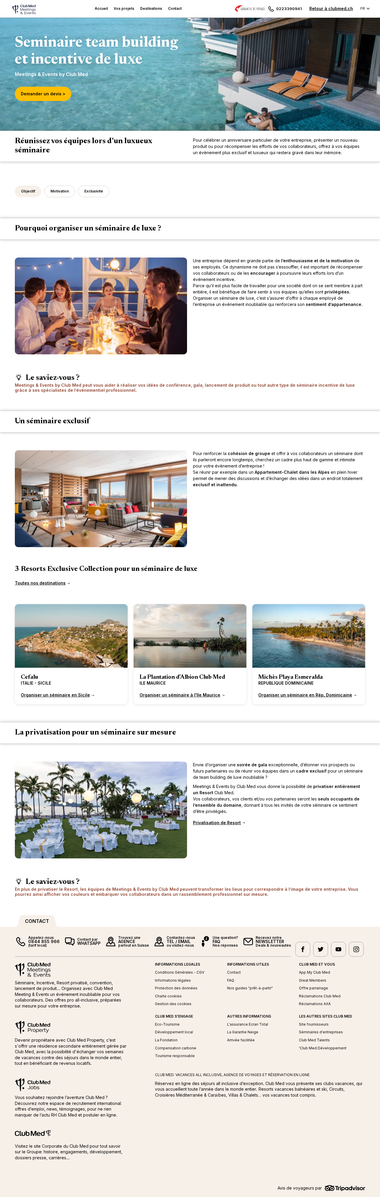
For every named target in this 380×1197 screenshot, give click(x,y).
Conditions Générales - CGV (179, 972)
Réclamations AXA (315, 1004)
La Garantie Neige (242, 1032)
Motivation (59, 191)
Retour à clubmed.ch (331, 8)
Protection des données (176, 988)
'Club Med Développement (322, 1048)
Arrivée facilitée (241, 1040)
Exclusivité (93, 191)
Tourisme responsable (175, 1056)
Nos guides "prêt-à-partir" (250, 988)
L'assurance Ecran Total (247, 1024)
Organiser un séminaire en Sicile (55, 695)
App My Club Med (314, 972)
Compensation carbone (175, 1048)
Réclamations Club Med (320, 996)
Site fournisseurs (314, 1024)
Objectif (28, 191)
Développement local (174, 1032)
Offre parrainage (313, 988)
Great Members (312, 980)
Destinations (151, 8)
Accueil (101, 8)
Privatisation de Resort (217, 822)
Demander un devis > (43, 93)
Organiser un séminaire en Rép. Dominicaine (305, 695)
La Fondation (166, 1040)
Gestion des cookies (173, 1004)
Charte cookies (168, 996)
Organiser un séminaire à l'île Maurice (180, 695)
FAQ (230, 980)
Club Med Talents (314, 1040)
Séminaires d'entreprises (321, 1032)
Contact (175, 8)
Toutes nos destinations (40, 583)
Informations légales (173, 980)
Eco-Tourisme (167, 1024)
